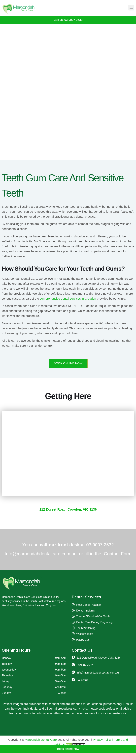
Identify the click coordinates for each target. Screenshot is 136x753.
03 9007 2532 (100, 544)
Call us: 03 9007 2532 (68, 19)
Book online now (68, 749)
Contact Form (117, 553)
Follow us (82, 680)
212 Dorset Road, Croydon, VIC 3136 (68, 509)
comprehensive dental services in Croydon (68, 298)
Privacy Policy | (103, 739)
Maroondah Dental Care (41, 739)
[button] (131, 7)
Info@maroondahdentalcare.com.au (40, 553)
